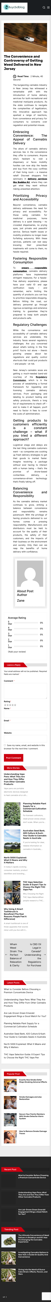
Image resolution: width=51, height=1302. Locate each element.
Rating (7, 701)
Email (7, 720)
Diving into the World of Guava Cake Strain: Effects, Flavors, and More (32, 1271)
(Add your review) (17, 651)
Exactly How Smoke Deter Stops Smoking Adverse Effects (33, 1081)
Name (7, 708)
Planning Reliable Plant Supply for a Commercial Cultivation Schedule (34, 807)
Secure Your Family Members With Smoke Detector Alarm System (32, 1116)
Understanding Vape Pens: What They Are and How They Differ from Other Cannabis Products (14, 779)
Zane (20, 600)
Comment (9, 681)
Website (8, 733)
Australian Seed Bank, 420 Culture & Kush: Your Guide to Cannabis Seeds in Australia (35, 834)
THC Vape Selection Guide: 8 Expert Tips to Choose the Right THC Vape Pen (34, 886)
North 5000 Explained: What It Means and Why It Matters (15, 860)
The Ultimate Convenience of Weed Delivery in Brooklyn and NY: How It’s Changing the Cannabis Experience (33, 1238)
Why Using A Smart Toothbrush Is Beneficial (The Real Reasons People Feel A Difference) (15, 914)
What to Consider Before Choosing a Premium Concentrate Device (22, 991)
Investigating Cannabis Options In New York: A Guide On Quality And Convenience (33, 1254)
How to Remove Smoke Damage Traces (33, 1132)
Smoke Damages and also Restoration (30, 1098)
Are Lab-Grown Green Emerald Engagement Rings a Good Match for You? (25, 1014)
